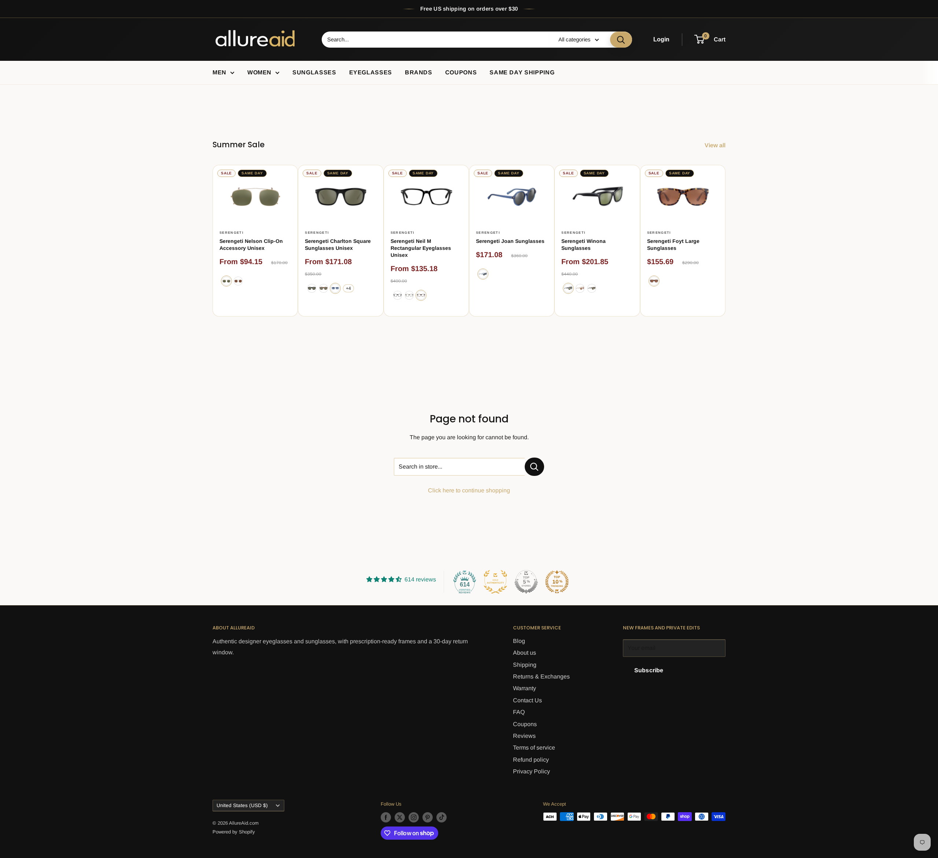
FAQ (519, 712)
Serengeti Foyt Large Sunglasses (673, 244)
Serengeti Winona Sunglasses (583, 244)
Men (219, 72)
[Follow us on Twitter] (400, 817)
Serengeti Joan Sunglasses (510, 241)
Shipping (524, 665)
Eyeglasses (370, 72)
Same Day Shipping (522, 72)
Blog (519, 641)
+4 (348, 288)
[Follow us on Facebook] (386, 817)
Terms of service (534, 747)
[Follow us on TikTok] (441, 817)
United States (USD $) (242, 805)
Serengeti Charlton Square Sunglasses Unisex (338, 244)
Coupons (461, 72)
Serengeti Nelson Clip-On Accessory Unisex (251, 244)
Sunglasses (314, 72)
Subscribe (648, 670)
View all (716, 145)
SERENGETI (231, 232)
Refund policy (531, 760)
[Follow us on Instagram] (414, 817)
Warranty (524, 688)
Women (259, 72)
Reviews (524, 736)
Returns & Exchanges (541, 676)
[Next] (725, 240)
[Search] (621, 40)
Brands (418, 72)
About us (524, 653)
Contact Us (527, 700)
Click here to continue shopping (469, 490)
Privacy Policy (531, 771)
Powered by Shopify (234, 832)
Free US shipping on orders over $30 (469, 8)
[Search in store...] (534, 467)
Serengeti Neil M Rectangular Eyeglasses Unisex (421, 248)
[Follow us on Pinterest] (427, 817)
